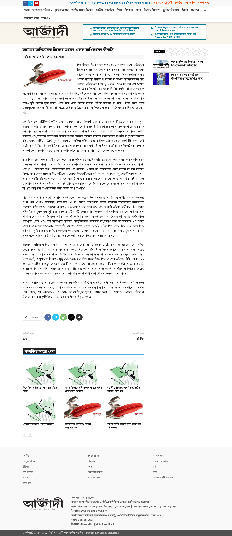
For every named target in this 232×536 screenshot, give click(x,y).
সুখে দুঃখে (27, 477)
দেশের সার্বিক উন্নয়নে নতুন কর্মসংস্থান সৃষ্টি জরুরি (124, 425)
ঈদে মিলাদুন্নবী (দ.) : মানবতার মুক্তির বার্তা (40, 389)
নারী (154, 467)
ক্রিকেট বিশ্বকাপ (152, 10)
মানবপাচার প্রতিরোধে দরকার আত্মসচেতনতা (78, 425)
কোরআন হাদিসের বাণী (163, 477)
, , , (110, 3)
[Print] (79, 317)
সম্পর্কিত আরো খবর (39, 351)
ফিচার (185, 10)
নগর (90, 467)
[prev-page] (25, 434)
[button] (205, 10)
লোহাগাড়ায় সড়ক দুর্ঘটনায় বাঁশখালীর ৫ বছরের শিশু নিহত (187, 77)
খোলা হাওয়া (158, 456)
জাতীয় (99, 10)
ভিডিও (178, 3)
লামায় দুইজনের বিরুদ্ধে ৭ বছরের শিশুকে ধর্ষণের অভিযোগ (188, 64)
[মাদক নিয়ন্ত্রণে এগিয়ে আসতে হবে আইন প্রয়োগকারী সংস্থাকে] (83, 372)
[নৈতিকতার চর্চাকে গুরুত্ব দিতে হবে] (42, 408)
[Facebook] (25, 3)
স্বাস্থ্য (155, 472)
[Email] (71, 317)
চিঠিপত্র (26, 467)
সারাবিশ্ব (109, 10)
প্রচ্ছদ (27, 10)
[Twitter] (30, 3)
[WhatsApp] (63, 317)
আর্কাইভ (190, 3)
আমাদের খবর (31, 18)
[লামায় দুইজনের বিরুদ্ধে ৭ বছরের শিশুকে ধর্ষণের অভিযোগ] (161, 66)
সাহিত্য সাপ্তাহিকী (163, 3)
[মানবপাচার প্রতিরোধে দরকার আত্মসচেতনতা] (83, 408)
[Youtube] (36, 3)
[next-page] (30, 434)
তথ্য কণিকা (28, 472)
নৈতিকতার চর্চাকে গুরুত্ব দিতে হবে (38, 424)
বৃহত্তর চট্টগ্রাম (62, 10)
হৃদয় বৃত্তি (27, 483)
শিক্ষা (119, 10)
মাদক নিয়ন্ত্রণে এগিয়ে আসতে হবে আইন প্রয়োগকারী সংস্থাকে (83, 389)
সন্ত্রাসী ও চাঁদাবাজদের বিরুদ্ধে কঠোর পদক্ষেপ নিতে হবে (123, 389)
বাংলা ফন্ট (203, 3)
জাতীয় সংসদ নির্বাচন (82, 10)
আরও (44, 18)
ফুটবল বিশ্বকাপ (171, 10)
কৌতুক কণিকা (29, 461)
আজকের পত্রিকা (41, 10)
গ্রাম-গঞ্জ (195, 10)
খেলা (138, 10)
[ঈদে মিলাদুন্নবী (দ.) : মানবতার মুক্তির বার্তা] (42, 372)
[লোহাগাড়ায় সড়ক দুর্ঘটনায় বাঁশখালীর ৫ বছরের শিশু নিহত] (161, 79)
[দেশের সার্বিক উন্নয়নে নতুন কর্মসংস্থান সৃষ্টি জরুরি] (125, 408)
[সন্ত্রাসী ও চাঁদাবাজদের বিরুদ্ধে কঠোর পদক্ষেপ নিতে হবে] (125, 372)
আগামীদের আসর (161, 461)
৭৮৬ (25, 339)
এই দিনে (140, 339)
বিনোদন (129, 10)
